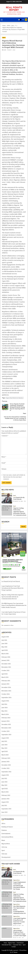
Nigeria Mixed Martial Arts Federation (14, 398)
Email (4, 463)
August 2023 (5, 738)
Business (4, 830)
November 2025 (6, 667)
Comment (5, 436)
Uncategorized (6, 857)
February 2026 (6, 657)
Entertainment (6, 833)
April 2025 (5, 674)
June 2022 (4, 782)
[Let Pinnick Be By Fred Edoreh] (7, 498)
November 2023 (6, 728)
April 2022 (5, 788)
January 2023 (5, 761)
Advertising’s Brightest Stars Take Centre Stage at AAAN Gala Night (19, 933)
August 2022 (5, 775)
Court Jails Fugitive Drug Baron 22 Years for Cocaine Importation (19, 920)
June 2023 (4, 745)
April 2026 (5, 650)
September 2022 (6, 772)
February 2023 (6, 758)
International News (7, 837)
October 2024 (5, 694)
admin (4, 50)
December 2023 (6, 724)
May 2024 (4, 711)
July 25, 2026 (18, 937)
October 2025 (5, 670)
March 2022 (5, 792)
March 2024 (5, 714)
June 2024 (4, 707)
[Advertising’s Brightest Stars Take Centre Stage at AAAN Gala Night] (7, 932)
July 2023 (4, 741)
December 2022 (6, 765)
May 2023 (4, 748)
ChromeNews (23, 950)
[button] (2, 19)
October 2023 (5, 731)
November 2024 (6, 691)
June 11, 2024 (12, 50)
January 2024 (5, 721)
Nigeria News (6, 844)
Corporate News (17, 945)
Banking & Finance (7, 827)
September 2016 (6, 809)
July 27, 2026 (18, 925)
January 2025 (5, 684)
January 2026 (5, 660)
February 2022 (6, 795)
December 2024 (6, 687)
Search (5, 521)
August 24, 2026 (19, 501)
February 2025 (6, 680)
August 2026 (5, 637)
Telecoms (4, 854)
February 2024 (6, 718)
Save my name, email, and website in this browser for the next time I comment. (14, 477)
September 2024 (6, 697)
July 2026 (4, 640)
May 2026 (4, 647)
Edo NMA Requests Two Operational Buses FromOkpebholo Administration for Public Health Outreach (14, 605)
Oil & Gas (4, 847)
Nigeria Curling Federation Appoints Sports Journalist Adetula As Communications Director (19, 512)
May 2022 (4, 785)
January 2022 (5, 799)
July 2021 (4, 805)
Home (5, 943)
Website (4, 469)
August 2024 (5, 701)
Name (4, 457)
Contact (14, 947)
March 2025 (5, 677)
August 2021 (5, 802)
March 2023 (5, 755)
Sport (4, 37)
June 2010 (4, 812)
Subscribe (26, 19)
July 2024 (4, 704)
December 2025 (6, 664)
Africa (3, 823)
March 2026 (5, 653)
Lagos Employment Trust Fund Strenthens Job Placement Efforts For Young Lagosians (12, 588)
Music (3, 840)
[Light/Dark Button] (19, 19)
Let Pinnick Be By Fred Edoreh (18, 498)
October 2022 (5, 768)
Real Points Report (14, 9)
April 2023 (5, 751)
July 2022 (4, 778)
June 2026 (4, 643)
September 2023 (6, 734)
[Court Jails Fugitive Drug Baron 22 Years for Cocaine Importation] (7, 920)
